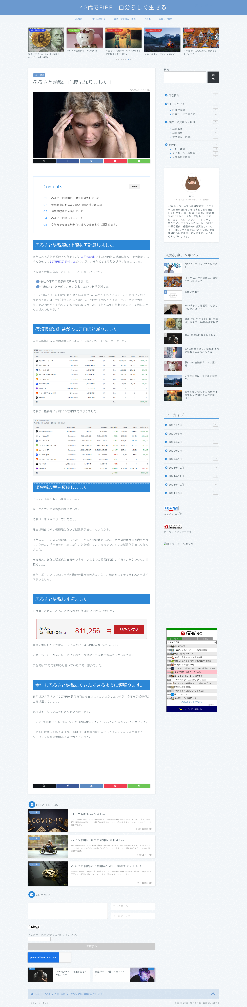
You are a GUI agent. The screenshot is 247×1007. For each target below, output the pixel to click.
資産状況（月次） (194, 136)
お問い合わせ (165, 19)
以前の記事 (88, 257)
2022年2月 (192, 450)
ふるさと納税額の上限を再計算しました (75, 198)
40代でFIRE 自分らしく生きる (123, 7)
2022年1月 (193, 459)
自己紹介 (79, 19)
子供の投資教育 (194, 157)
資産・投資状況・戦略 (125, 19)
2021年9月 (193, 493)
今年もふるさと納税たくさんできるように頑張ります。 (84, 224)
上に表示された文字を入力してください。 (53, 935)
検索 (166, 69)
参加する (212, 705)
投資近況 (194, 128)
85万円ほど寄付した (63, 261)
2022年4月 (192, 442)
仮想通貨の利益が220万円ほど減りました (76, 205)
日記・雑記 (39, 75)
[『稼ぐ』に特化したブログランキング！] (178, 544)
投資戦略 (194, 132)
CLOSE (134, 187)
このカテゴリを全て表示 (191, 702)
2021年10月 (193, 484)
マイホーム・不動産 (194, 153)
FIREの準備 (194, 110)
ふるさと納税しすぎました (67, 218)
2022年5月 (192, 434)
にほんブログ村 (173, 513)
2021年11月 (193, 476)
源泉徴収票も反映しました (67, 211)
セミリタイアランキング (178, 532)
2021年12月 (193, 467)
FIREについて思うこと (194, 114)
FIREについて (99, 19)
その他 (147, 19)
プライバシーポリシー (40, 1003)
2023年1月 (192, 425)
